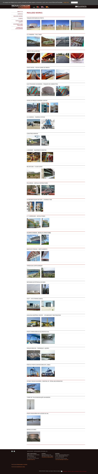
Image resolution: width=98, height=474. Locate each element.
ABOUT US (20, 11)
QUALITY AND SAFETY (19, 21)
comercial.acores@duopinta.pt (47, 457)
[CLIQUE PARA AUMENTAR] (33, 25)
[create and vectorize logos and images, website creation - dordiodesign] (74, 471)
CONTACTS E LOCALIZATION (19, 28)
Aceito (74, 2)
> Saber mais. (66, 2)
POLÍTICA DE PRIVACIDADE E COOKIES (19, 464)
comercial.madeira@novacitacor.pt (61, 459)
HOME (34, 7)
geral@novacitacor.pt (31, 459)
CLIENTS (20, 18)
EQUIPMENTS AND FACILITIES (18, 24)
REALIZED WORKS (18, 16)
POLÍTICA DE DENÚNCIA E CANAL (18, 466)
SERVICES (20, 13)
